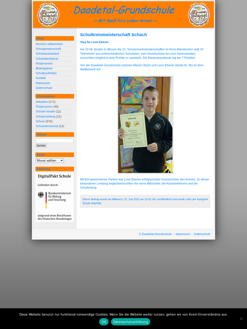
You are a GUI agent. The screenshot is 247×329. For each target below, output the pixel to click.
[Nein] (241, 318)
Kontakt (41, 78)
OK (104, 322)
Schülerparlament (47, 53)
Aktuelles (42, 102)
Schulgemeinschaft (48, 49)
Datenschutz (44, 88)
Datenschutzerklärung (130, 322)
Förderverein (44, 63)
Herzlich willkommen (49, 44)
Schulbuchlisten (46, 73)
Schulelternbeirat (47, 58)
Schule (86, 203)
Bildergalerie (44, 68)
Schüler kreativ (45, 111)
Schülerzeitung (45, 116)
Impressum (43, 83)
